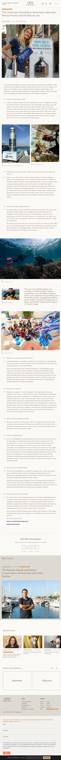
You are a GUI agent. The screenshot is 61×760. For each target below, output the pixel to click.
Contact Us (24, 703)
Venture (42, 701)
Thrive (41, 705)
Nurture (48, 703)
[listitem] (17, 680)
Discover (48, 705)
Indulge (48, 701)
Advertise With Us (26, 705)
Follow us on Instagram (28, 709)
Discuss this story (30, 547)
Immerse (42, 707)
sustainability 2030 (52, 709)
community (24, 551)
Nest (41, 709)
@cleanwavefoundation (13, 524)
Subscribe (46, 757)
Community (24, 707)
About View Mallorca (26, 701)
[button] (50, 3)
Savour (42, 703)
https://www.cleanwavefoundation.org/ (17, 521)
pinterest (37, 551)
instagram (31, 551)
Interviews (48, 707)
